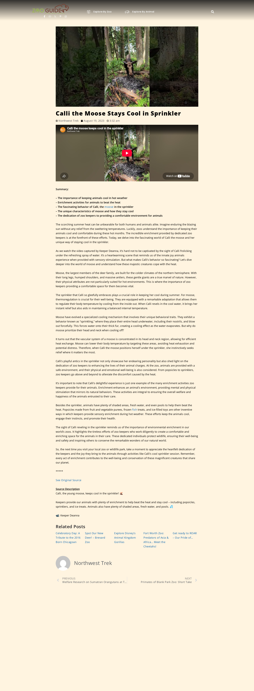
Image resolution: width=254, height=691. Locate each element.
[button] (212, 11)
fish (134, 409)
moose (109, 207)
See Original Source (68, 480)
